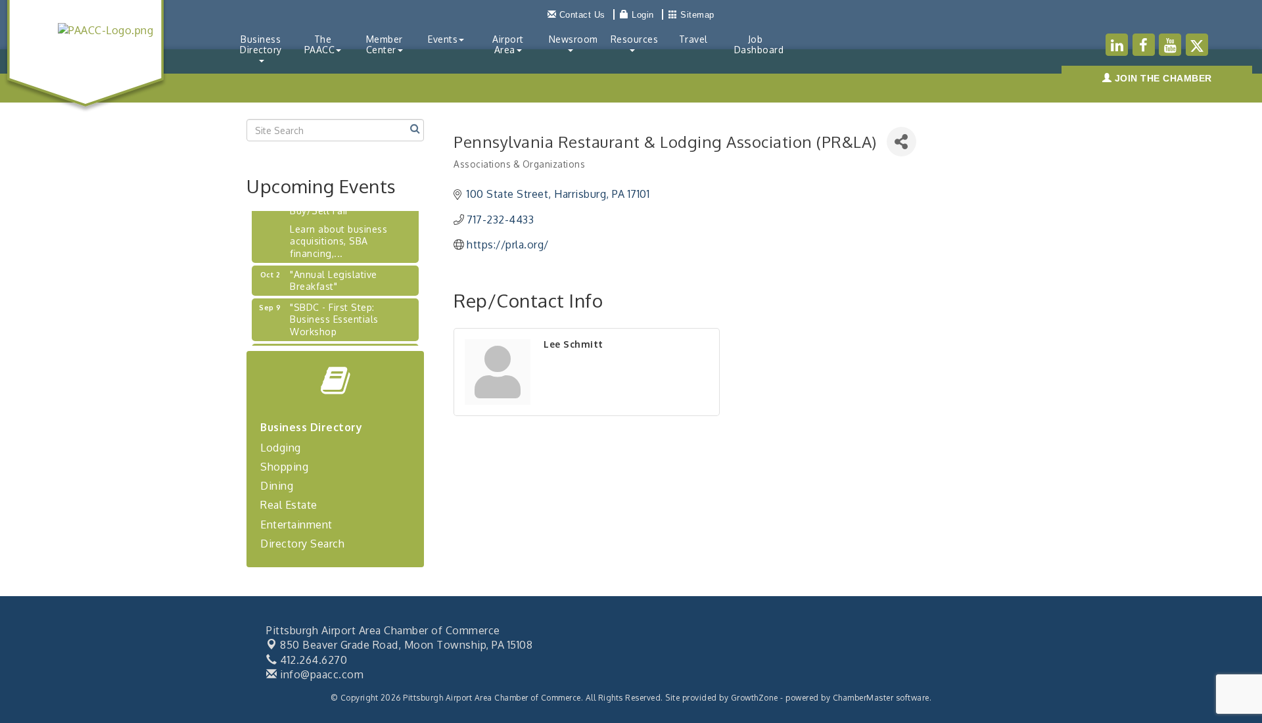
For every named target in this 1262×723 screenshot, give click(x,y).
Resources (635, 39)
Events (442, 39)
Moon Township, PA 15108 (406, 644)
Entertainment (296, 524)
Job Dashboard (759, 44)
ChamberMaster (863, 698)
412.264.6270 (312, 659)
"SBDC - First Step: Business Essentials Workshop (334, 313)
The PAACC (319, 44)
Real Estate (288, 504)
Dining (276, 485)
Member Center (384, 44)
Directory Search (302, 543)
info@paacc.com (320, 674)
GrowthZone (754, 698)
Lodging (280, 447)
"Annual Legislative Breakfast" (333, 275)
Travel (693, 39)
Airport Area (508, 44)
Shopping (284, 466)
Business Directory (261, 44)
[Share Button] (901, 141)
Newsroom (573, 39)
